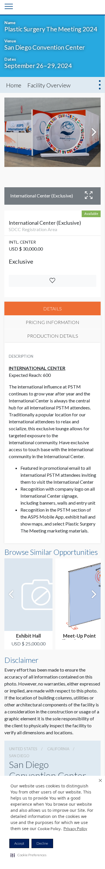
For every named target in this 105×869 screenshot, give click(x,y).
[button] (28, 855)
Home (13, 85)
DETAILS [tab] (52, 308)
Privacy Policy (75, 828)
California (58, 748)
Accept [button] (19, 843)
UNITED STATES (23, 748)
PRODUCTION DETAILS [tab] (52, 336)
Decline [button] (42, 843)
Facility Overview (49, 85)
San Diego (19, 755)
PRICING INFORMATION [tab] (52, 322)
